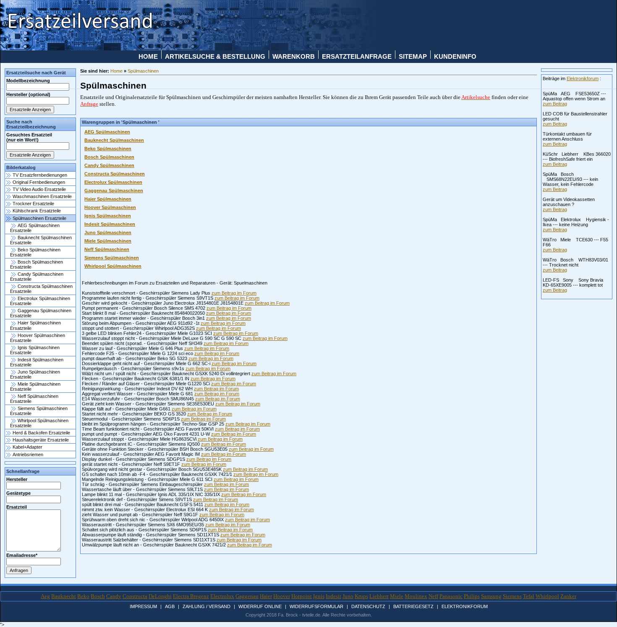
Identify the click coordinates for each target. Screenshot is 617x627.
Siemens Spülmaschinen (111, 257)
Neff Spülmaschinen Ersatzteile (34, 399)
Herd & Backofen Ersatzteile (41, 432)
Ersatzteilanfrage (357, 56)
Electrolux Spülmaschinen (113, 182)
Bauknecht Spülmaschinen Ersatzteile (41, 240)
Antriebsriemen (28, 454)
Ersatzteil (16, 506)
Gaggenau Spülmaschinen (113, 190)
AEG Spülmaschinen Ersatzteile (35, 228)
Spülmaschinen (143, 70)
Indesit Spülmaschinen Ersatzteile (36, 362)
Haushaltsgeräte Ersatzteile (41, 439)
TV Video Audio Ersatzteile (39, 189)
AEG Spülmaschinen (107, 131)
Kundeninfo (455, 56)
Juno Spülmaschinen (107, 232)
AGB (170, 606)
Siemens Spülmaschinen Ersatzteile (39, 411)
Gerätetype (18, 493)
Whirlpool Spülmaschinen (112, 266)
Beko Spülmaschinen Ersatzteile (35, 252)
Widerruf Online (260, 606)
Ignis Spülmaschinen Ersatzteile (35, 350)
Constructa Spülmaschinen (114, 173)
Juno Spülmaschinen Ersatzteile (35, 374)
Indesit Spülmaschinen (109, 224)
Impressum (143, 606)
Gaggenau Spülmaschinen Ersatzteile (40, 313)
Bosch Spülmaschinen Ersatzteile (36, 264)
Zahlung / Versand (206, 606)
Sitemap (413, 56)
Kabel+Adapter (27, 446)
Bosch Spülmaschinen (109, 156)
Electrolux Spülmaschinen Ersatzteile (40, 301)
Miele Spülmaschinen (107, 240)
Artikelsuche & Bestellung (215, 56)
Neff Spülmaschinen (106, 249)
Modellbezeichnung (28, 80)
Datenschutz (368, 606)
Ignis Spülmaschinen (107, 215)
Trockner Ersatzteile (33, 203)
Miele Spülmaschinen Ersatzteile (35, 386)
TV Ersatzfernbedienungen (40, 175)
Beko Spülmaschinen (107, 148)
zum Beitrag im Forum (234, 292)
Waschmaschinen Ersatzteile (42, 196)
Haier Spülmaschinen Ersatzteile (35, 325)
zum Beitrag (555, 103)
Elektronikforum (583, 78)
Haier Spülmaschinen (107, 198)
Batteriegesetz (413, 606)
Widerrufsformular (316, 606)
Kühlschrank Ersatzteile (37, 210)
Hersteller (16, 479)
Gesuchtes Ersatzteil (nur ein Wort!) (29, 137)
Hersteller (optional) (28, 94)
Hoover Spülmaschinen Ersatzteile (37, 338)
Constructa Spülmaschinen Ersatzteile (41, 289)
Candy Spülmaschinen (109, 165)
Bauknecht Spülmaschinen (114, 140)
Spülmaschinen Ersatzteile (39, 218)
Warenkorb (293, 56)
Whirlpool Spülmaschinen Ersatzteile (39, 423)
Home (148, 56)
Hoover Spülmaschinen (110, 207)
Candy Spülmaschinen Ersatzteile (36, 277)
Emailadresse (21, 555)
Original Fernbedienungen (39, 182)
